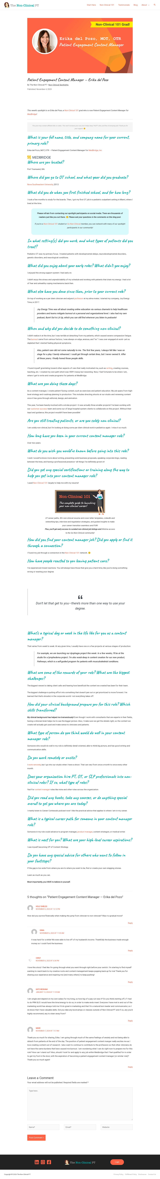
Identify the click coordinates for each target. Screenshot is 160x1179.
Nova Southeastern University (40, 184)
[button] (148, 5)
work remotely (34, 764)
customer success (39, 409)
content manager (42, 789)
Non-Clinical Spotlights (58, 85)
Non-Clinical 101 (71, 110)
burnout (34, 339)
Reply (130, 923)
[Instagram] (43, 1162)
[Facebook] (49, 1162)
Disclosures (142, 1174)
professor (78, 298)
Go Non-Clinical (73, 224)
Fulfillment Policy (131, 1174)
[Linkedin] (36, 1162)
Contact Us (152, 1174)
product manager (85, 832)
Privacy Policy (118, 1174)
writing (109, 368)
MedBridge (32, 114)
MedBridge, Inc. (95, 150)
